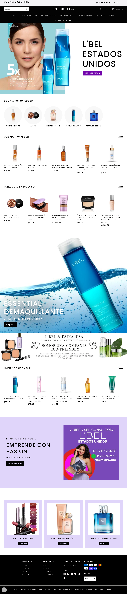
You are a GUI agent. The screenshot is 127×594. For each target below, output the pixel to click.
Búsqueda (47, 565)
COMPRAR (23, 543)
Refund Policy (48, 574)
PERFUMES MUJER (67, 15)
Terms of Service (105, 590)
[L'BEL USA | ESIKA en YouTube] (72, 574)
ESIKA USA (25, 568)
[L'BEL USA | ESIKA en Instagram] (65, 574)
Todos (120, 137)
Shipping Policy (48, 571)
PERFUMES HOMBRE (85, 15)
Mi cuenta (25, 574)
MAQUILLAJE (100, 15)
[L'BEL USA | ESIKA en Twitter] (75, 574)
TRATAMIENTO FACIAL (29, 15)
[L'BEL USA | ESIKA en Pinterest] (79, 574)
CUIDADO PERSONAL (48, 15)
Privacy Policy (67, 590)
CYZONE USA (26, 565)
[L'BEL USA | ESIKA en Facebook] (68, 574)
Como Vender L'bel (50, 568)
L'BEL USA (25, 571)
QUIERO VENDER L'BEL (63, 20)
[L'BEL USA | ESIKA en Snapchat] (65, 578)
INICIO (14, 15)
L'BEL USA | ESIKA (63, 9)
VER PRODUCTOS (92, 73)
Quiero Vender (15, 463)
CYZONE (112, 15)
